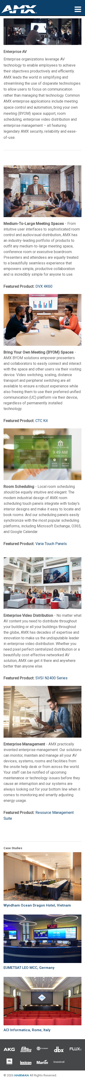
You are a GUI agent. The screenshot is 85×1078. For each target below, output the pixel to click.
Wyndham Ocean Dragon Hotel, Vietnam (37, 905)
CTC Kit (41, 420)
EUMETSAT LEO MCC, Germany (29, 968)
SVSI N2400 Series (51, 678)
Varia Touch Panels (51, 543)
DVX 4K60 (43, 286)
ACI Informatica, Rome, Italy (27, 1030)
